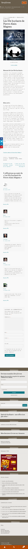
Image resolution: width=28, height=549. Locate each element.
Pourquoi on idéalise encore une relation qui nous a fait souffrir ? (13, 494)
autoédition (11, 158)
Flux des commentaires (5, 531)
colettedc (5, 239)
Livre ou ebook (14, 65)
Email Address (3, 379)
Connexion (3, 529)
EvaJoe (4, 288)
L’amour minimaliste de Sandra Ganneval (18, 511)
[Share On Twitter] (1, 141)
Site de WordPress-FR (5, 533)
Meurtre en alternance (5, 441)
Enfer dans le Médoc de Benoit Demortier (10, 488)
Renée (4, 215)
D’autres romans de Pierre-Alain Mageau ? (12, 152)
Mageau (20, 158)
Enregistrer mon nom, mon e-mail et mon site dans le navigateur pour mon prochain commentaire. (13, 350)
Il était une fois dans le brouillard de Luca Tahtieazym (20, 165)
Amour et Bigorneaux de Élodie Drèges (9, 483)
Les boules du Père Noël (5, 442)
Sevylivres (6, 2)
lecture (16, 158)
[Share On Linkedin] (1, 144)
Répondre (5, 204)
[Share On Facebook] (1, 138)
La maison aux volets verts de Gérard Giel (10, 491)
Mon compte (4, 547)
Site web (6, 343)
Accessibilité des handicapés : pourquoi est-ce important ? (8, 165)
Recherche (14, 547)
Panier (21, 546)
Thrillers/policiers (13, 157)
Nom (6, 332)
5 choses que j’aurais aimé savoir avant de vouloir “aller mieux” (13, 485)
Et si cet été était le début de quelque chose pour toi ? (13, 489)
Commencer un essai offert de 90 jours (8, 424)
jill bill (5, 188)
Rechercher (3, 403)
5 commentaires (6, 18)
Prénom (2, 384)
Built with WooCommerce (6, 544)
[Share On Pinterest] (1, 147)
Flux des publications (5, 530)
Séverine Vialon (20, 17)
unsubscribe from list (14, 395)
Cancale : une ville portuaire (7, 481)
